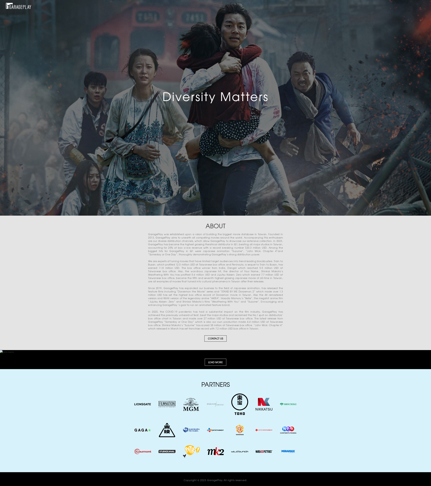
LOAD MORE (215, 362)
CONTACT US (215, 338)
